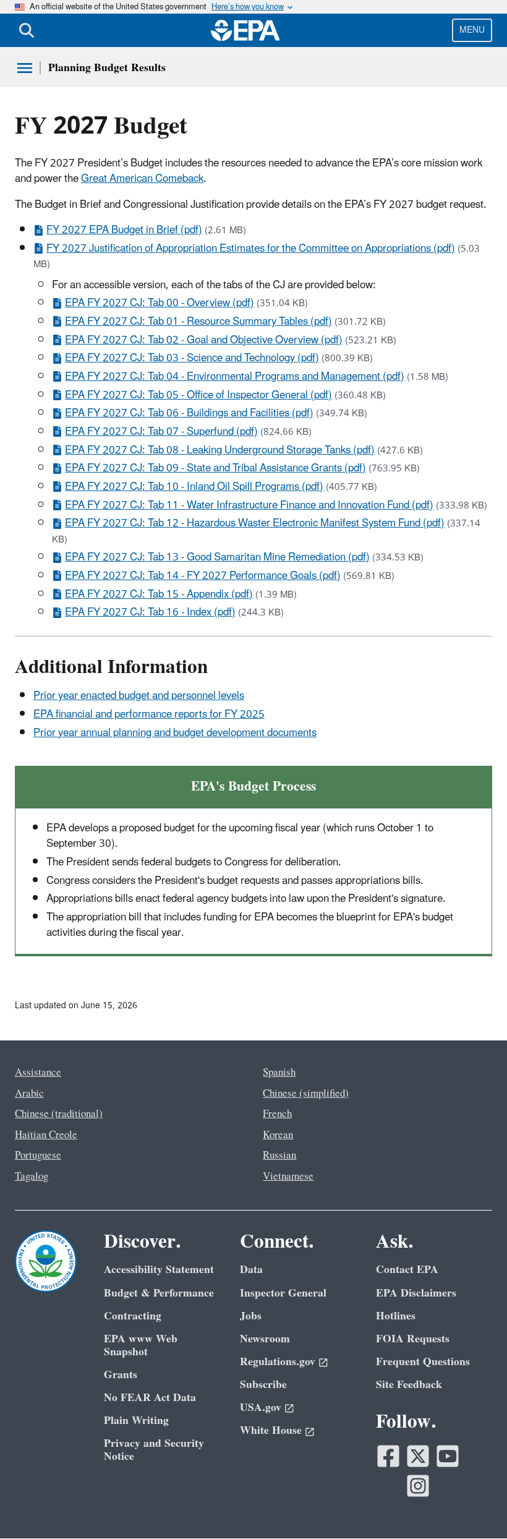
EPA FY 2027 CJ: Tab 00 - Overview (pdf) (159, 303)
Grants (120, 1374)
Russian (279, 1155)
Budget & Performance (159, 1293)
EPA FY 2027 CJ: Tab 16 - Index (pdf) (150, 612)
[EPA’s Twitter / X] (418, 1456)
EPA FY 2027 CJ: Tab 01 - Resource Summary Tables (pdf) (198, 322)
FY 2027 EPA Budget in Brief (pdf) (124, 230)
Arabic (29, 1093)
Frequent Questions (423, 1361)
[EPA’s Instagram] (418, 1485)
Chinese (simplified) (306, 1093)
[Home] (245, 30)
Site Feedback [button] (409, 1384)
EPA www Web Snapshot (140, 1345)
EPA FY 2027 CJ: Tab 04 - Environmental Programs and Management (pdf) (234, 377)
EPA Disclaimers (416, 1293)
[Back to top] (473, 1505)
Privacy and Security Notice (154, 1450)
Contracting (132, 1316)
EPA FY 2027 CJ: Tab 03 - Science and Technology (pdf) (192, 358)
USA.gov (260, 1407)
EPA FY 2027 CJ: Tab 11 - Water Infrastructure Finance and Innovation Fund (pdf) (249, 505)
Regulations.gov (277, 1361)
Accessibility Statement (159, 1269)
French (277, 1114)
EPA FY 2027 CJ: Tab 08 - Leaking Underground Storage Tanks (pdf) (220, 450)
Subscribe (263, 1384)
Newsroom (265, 1338)
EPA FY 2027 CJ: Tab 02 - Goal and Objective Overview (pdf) (204, 340)
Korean (278, 1135)
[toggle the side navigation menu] (25, 68)
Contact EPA (407, 1269)
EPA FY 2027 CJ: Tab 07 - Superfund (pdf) (161, 432)
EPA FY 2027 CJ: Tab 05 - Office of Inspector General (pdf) (198, 395)
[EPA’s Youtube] (447, 1456)
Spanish (279, 1072)
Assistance (38, 1072)
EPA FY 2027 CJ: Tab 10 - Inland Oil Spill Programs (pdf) (194, 487)
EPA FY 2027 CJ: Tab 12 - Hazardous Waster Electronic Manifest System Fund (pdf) (255, 523)
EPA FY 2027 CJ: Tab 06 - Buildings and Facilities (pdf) (189, 413)
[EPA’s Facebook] (388, 1456)
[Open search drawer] (26, 30)
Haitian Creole (46, 1135)
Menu (472, 30)
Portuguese (38, 1155)
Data (251, 1269)
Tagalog (31, 1176)
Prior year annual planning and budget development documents (175, 733)
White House (271, 1430)
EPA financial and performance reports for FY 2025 (149, 714)
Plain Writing (136, 1420)
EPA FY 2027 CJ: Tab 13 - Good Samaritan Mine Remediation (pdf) (217, 557)
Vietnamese (288, 1176)
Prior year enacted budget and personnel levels (138, 696)
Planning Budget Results (107, 67)
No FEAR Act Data (150, 1397)
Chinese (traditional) (59, 1114)
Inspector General (283, 1293)
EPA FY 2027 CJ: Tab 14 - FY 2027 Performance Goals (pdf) (203, 576)
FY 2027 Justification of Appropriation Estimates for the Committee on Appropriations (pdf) (250, 249)
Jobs (251, 1316)
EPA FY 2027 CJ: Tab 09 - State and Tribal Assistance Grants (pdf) (215, 468)
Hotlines (395, 1316)
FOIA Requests (412, 1338)
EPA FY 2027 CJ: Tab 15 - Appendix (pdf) (159, 594)
